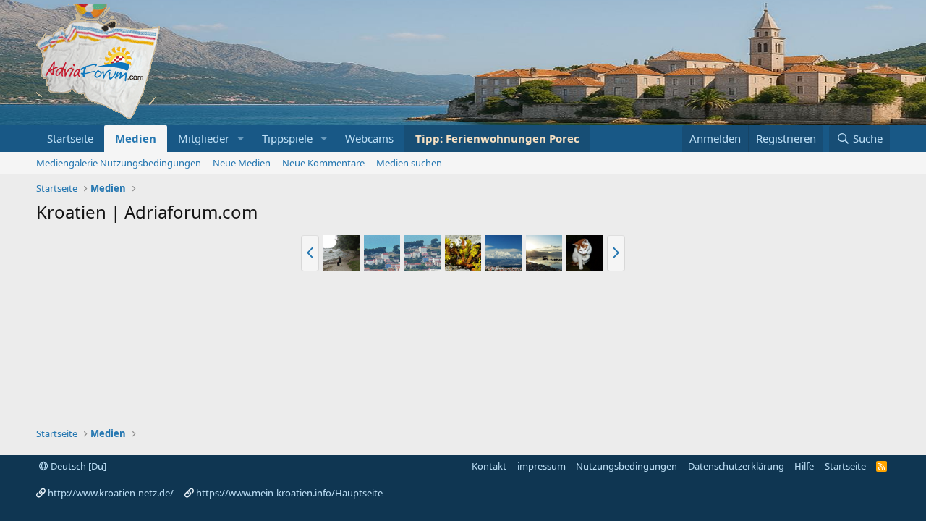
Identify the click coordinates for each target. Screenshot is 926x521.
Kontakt (489, 466)
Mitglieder (203, 138)
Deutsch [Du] (77, 466)
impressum (541, 466)
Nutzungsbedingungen (626, 466)
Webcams (369, 138)
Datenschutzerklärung (736, 466)
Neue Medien (242, 162)
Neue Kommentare (323, 162)
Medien (135, 138)
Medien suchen (409, 162)
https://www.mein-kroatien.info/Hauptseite (289, 492)
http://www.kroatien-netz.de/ (111, 492)
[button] (241, 138)
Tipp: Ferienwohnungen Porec (497, 138)
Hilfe (804, 466)
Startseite (70, 138)
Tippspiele (287, 138)
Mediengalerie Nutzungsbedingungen (118, 162)
